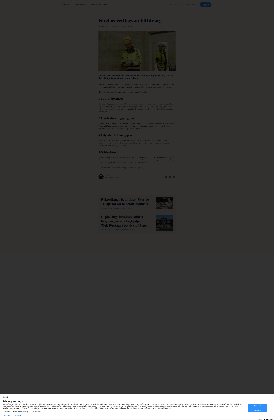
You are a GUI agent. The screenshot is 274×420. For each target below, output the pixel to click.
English (5, 397)
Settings (7, 415)
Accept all (257, 406)
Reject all (257, 410)
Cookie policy (17, 415)
